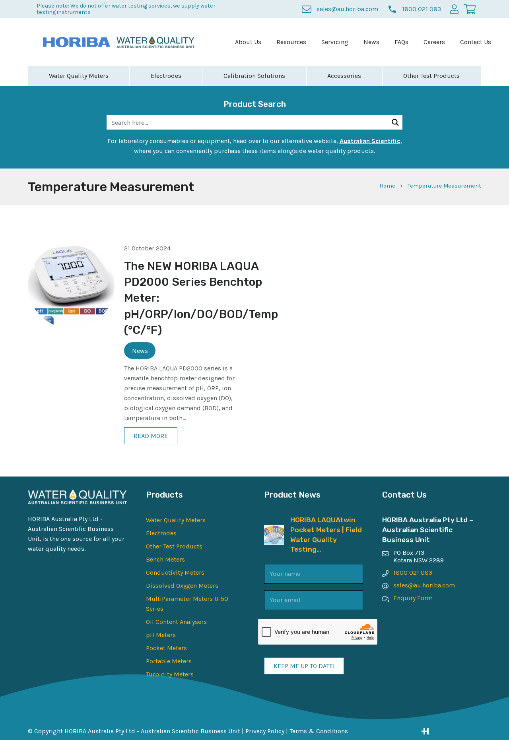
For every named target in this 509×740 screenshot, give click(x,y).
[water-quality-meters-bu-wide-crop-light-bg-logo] (156, 42)
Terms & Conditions (318, 731)
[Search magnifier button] (395, 122)
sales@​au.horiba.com (424, 585)
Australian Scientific (370, 141)
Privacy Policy (264, 731)
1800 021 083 (412, 572)
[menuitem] (248, 42)
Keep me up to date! (304, 666)
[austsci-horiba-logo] (76, 42)
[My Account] (454, 9)
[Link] (451, 731)
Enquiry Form (413, 598)
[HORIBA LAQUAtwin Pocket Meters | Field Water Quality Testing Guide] (274, 530)
